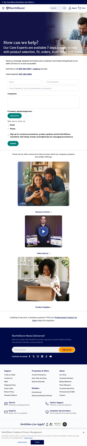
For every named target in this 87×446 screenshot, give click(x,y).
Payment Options (10, 395)
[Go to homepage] (15, 8)
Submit (13, 143)
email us (36, 69)
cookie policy (28, 438)
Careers (62, 395)
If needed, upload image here (20, 111)
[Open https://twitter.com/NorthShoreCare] (34, 356)
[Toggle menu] (3, 8)
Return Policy (9, 392)
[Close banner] (84, 2)
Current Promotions (39, 375)
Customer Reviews (66, 378)
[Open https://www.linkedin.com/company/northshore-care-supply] (42, 356)
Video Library (42, 253)
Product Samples (42, 307)
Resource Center (42, 212)
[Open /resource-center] (43, 187)
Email (12, 125)
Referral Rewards (38, 381)
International (36, 392)
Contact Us (8, 378)
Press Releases (65, 385)
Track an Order (9, 375)
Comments (12, 94)
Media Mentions (65, 381)
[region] (43, 437)
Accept (37, 442)
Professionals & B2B (66, 392)
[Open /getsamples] (43, 283)
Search (53, 8)
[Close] (83, 432)
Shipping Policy (10, 385)
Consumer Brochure (66, 388)
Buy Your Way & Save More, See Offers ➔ (19, 2)
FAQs (6, 381)
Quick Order (8, 388)
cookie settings (22, 442)
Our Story (62, 375)
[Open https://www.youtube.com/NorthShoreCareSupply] (51, 356)
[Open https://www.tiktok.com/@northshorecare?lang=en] (46, 356)
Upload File (14, 116)
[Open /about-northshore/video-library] (43, 235)
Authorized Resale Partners (42, 395)
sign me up (66, 350)
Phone (12, 129)
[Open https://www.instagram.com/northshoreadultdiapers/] (38, 356)
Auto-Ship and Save (39, 378)
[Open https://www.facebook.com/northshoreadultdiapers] (29, 356)
